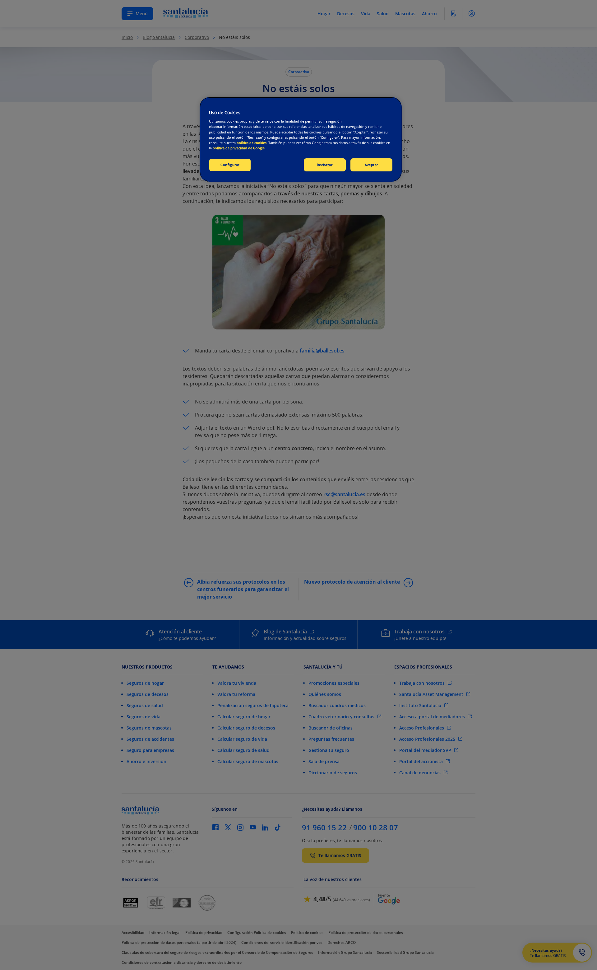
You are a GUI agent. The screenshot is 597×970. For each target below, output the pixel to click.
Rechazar (325, 164)
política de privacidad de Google (239, 148)
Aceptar (371, 164)
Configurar (229, 164)
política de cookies (251, 142)
